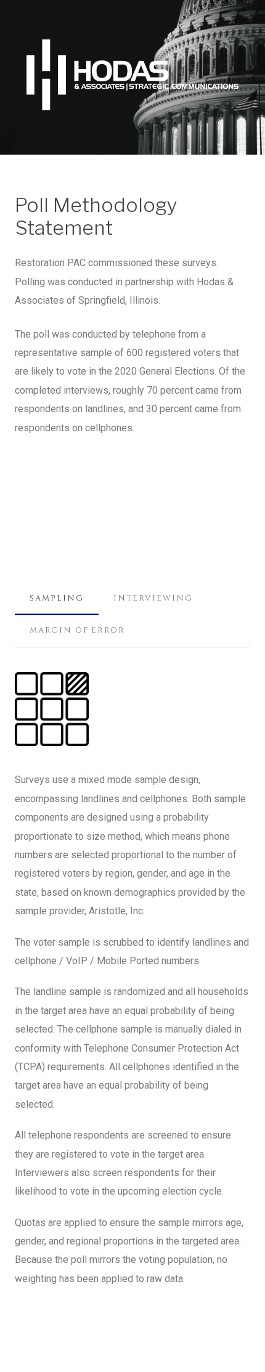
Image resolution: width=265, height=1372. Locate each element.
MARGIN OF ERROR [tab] (77, 630)
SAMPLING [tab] (57, 598)
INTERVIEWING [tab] (153, 598)
